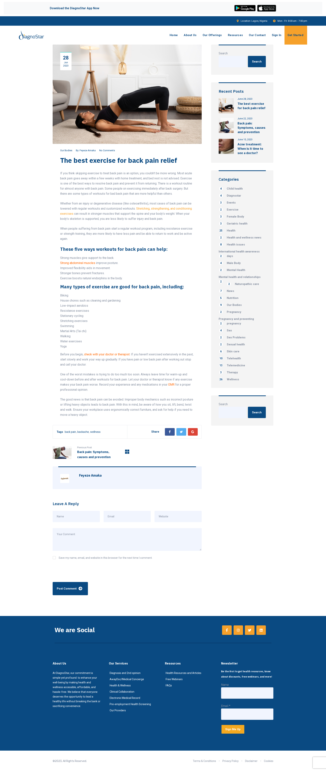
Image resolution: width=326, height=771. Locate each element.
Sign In (276, 35)
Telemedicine (232, 365)
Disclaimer (251, 761)
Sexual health (232, 344)
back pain (70, 431)
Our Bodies (66, 150)
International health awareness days (239, 254)
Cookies (268, 761)
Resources (235, 35)
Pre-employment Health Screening (130, 704)
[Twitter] (181, 432)
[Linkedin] (261, 630)
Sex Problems (232, 337)
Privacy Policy (230, 761)
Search (223, 53)
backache (83, 431)
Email (225, 706)
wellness (95, 431)
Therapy (229, 372)
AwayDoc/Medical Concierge (127, 679)
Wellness (229, 379)
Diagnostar (230, 195)
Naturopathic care (243, 284)
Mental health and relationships (240, 277)
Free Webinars (174, 679)
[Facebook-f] (226, 630)
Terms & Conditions (204, 761)
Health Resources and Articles (183, 673)
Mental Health (232, 270)
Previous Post (84, 447)
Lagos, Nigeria (259, 20)
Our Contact (257, 35)
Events (228, 202)
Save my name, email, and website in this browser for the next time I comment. (105, 557)
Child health (231, 188)
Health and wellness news (240, 237)
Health (227, 230)
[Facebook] (170, 432)
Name (225, 685)
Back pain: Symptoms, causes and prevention (251, 127)
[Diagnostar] (31, 35)
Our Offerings (212, 35)
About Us (190, 35)
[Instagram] (238, 630)
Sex (226, 330)
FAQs (169, 685)
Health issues (232, 244)
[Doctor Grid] (127, 453)
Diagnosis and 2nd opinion (125, 673)
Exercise (229, 209)
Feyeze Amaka (88, 150)
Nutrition (229, 298)
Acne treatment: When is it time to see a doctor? (250, 148)
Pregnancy (230, 312)
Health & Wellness (120, 685)
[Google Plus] (193, 432)
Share (155, 431)
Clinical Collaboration (122, 691)
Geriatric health (234, 223)
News (227, 291)
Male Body (230, 263)
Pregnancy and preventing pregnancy (236, 321)
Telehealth (230, 358)
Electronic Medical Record (125, 697)
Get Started (295, 35)
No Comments (107, 150)
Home (174, 35)
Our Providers (118, 710)
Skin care (229, 351)
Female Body (232, 216)
